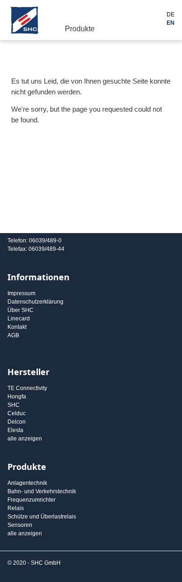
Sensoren (19, 525)
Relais (15, 508)
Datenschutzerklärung (35, 301)
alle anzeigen (24, 438)
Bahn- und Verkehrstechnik (41, 491)
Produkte (80, 29)
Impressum (21, 293)
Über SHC (20, 310)
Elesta (15, 430)
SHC (13, 405)
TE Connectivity (27, 388)
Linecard (18, 318)
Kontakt (17, 327)
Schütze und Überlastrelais (41, 516)
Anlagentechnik (27, 483)
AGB (13, 335)
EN (171, 23)
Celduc (16, 413)
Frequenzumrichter (31, 500)
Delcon (16, 422)
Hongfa (16, 396)
